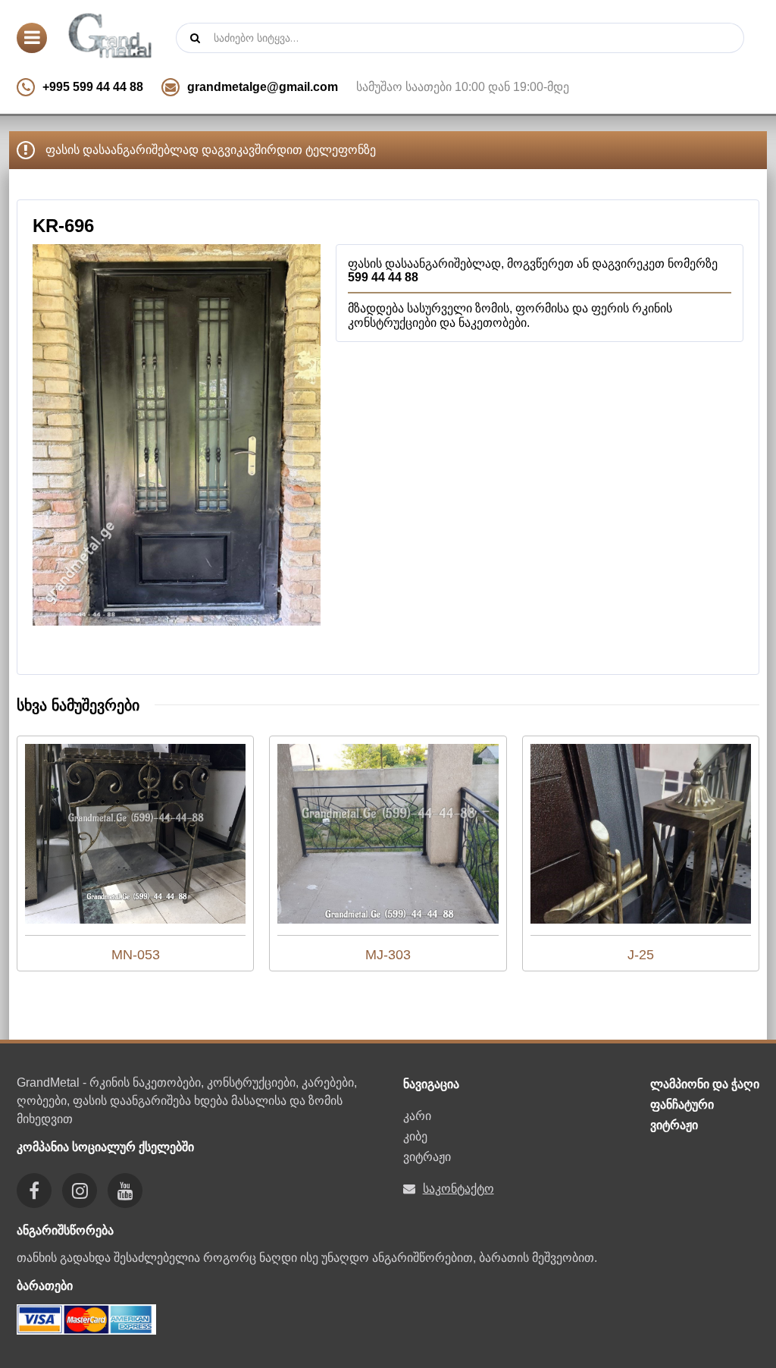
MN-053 (135, 954)
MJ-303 (388, 954)
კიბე (415, 1136)
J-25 (640, 954)
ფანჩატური (682, 1104)
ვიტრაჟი (427, 1156)
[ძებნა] (195, 38)
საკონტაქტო (458, 1188)
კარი (417, 1115)
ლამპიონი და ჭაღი (704, 1084)
